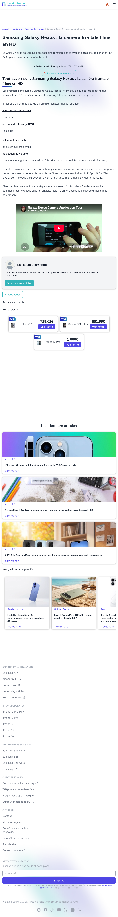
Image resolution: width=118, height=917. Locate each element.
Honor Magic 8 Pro (13, 691)
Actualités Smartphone (34, 29)
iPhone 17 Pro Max (13, 711)
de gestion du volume (15, 153)
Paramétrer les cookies (15, 838)
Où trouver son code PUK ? (18, 801)
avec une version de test (16, 110)
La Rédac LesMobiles (44, 66)
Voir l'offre (47, 326)
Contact (7, 815)
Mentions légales (12, 822)
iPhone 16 (8, 736)
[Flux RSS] (79, 910)
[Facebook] (45, 910)
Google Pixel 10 (11, 685)
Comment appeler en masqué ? (20, 783)
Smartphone (16, 29)
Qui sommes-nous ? (13, 850)
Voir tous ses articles (19, 283)
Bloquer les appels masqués (18, 795)
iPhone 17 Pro (10, 717)
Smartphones (12, 294)
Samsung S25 (10, 769)
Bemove (74, 902)
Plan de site (9, 844)
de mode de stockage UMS (18, 124)
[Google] (38, 910)
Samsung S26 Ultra (13, 750)
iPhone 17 (8, 723)
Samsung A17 (10, 672)
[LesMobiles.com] (14, 4)
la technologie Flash (14, 140)
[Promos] (107, 4)
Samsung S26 (10, 756)
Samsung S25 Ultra (13, 762)
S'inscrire (59, 880)
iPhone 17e (8, 730)
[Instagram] (72, 910)
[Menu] (114, 4)
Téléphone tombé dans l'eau (18, 789)
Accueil (5, 29)
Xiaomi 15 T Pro (11, 678)
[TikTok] (52, 910)
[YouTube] (59, 910)
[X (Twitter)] (66, 910)
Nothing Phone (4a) (13, 697)
